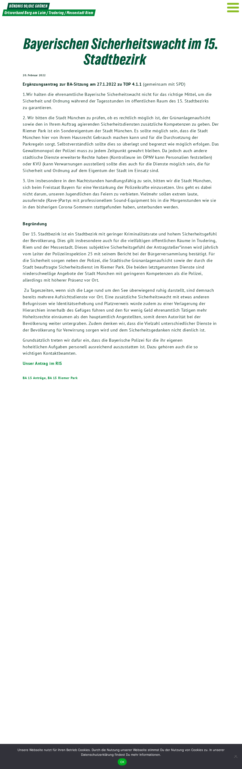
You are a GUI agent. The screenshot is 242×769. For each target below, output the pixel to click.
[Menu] (233, 7)
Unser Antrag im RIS (42, 363)
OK (122, 762)
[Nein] (236, 756)
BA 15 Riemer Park (63, 378)
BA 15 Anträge (34, 378)
